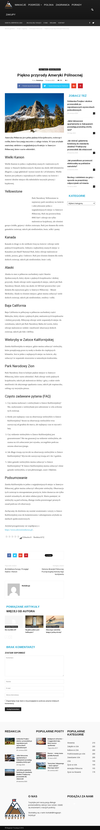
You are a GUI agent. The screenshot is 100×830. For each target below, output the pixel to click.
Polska (49, 5)
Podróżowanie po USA (76, 754)
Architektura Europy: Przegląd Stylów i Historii (16, 570)
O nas (46, 23)
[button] (92, 10)
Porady (77, 5)
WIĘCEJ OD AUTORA (20, 611)
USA (69, 761)
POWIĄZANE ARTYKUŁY (23, 606)
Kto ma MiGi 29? (10, 630)
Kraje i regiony (44, 69)
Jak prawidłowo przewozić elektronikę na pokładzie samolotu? (79, 163)
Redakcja (39, 80)
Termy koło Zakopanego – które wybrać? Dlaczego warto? (56, 766)
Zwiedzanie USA (73, 757)
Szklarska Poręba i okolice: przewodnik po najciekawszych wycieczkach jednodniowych (24, 743)
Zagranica (63, 5)
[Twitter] (93, 22)
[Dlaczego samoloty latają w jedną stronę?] (55, 621)
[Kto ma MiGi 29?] (14, 621)
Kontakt (61, 23)
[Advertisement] (50, 49)
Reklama (53, 23)
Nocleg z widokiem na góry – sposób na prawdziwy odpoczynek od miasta (80, 180)
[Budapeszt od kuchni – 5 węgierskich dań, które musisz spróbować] (41, 741)
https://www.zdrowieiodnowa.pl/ (19, 530)
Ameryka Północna (55, 69)
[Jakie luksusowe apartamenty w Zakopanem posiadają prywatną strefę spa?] (10, 758)
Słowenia (71, 743)
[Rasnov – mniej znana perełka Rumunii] (41, 755)
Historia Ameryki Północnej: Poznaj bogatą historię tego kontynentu (53, 571)
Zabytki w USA (73, 746)
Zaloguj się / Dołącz (33, 23)
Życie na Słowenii (74, 772)
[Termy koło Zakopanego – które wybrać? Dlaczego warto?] (41, 765)
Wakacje (20, 5)
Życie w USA (72, 765)
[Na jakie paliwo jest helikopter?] (34, 621)
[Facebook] (89, 22)
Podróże (34, 5)
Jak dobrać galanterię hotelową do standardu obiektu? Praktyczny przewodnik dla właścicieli (24, 774)
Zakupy (10, 14)
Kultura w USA (73, 750)
